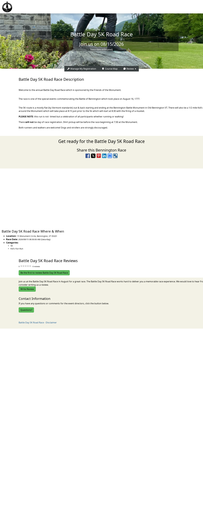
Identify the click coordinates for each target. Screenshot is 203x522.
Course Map (111, 68)
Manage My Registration (83, 68)
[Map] (101, 198)
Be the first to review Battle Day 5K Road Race (44, 272)
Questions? (26, 309)
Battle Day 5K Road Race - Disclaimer (38, 322)
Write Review (27, 289)
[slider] (25, 266)
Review (130, 68)
